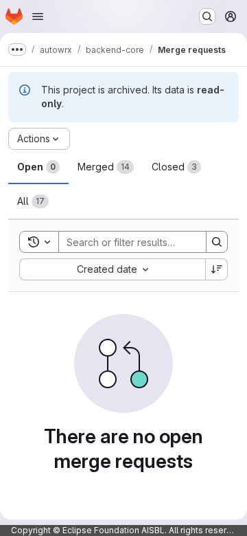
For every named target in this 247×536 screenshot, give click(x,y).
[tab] (38, 167)
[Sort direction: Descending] (217, 269)
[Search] (217, 242)
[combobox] (112, 269)
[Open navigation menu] (38, 16)
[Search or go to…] (207, 16)
